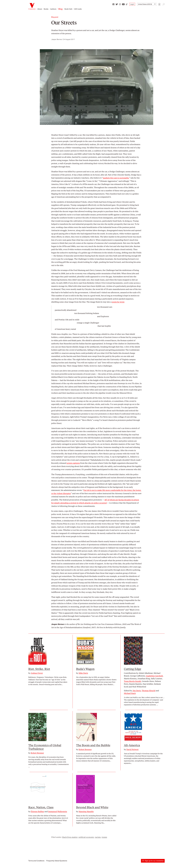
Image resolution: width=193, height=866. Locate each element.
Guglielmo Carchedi (154, 676)
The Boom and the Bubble (93, 745)
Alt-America (132, 745)
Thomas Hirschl (148, 690)
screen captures (73, 463)
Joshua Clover (37, 673)
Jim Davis (136, 690)
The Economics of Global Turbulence (44, 747)
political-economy (86, 837)
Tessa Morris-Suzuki (132, 681)
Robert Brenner (37, 753)
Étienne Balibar (37, 811)
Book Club (68, 9)
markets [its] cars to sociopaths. (116, 178)
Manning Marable (86, 811)
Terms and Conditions (36, 861)
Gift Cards (78, 9)
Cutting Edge (132, 669)
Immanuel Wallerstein (57, 811)
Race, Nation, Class (40, 807)
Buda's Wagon (85, 669)
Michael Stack (130, 693)
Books (46, 9)
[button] (159, 4)
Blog (60, 9)
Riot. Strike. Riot (39, 669)
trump (104, 837)
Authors (53, 9)
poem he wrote (118, 302)
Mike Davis (83, 673)
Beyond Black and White (92, 807)
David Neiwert (132, 749)
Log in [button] (132, 4)
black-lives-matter (70, 837)
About (39, 9)
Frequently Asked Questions (56, 861)
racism (98, 837)
